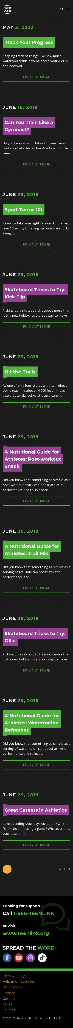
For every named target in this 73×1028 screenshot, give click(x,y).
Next (63, 869)
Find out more (36, 77)
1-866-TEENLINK (33, 913)
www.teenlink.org (26, 933)
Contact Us (11, 999)
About (7, 1004)
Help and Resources (19, 982)
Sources (9, 1010)
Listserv (9, 993)
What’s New (12, 987)
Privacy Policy (14, 976)
